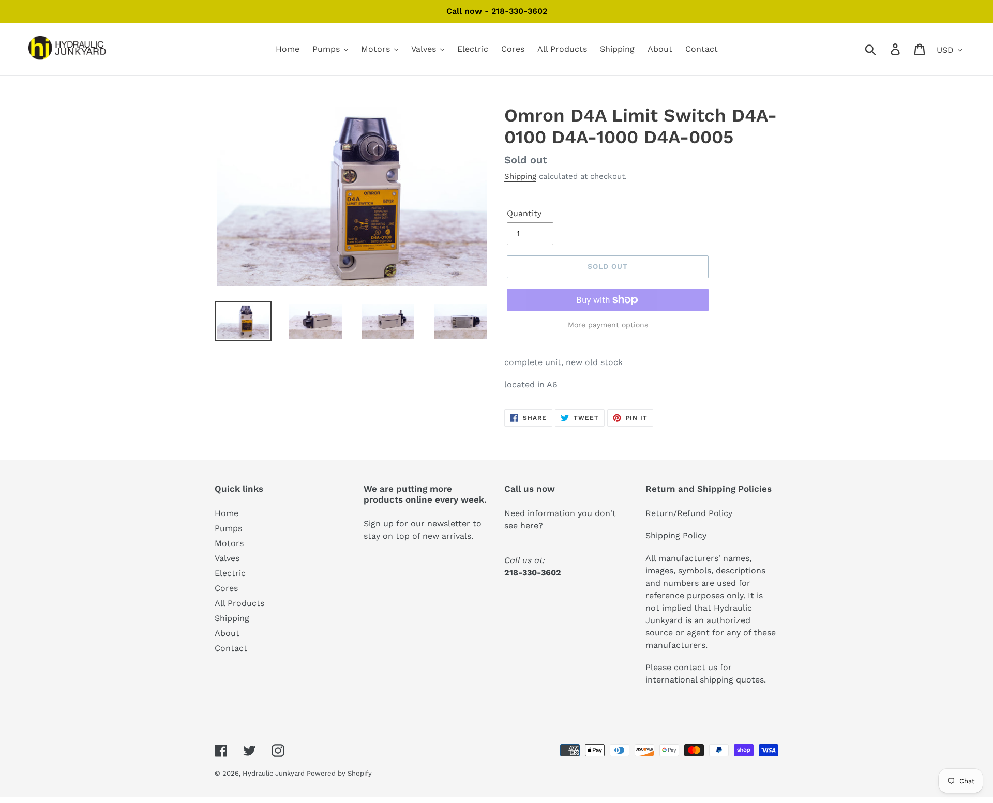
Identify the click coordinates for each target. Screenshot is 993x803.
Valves (227, 558)
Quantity (524, 213)
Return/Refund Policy (688, 513)
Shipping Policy (675, 535)
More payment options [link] (608, 325)
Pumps (228, 528)
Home (226, 513)
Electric (230, 573)
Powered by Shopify (339, 773)
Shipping (520, 176)
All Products (239, 603)
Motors (229, 543)
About (227, 633)
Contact (231, 648)
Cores (226, 588)
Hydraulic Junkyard (275, 773)
